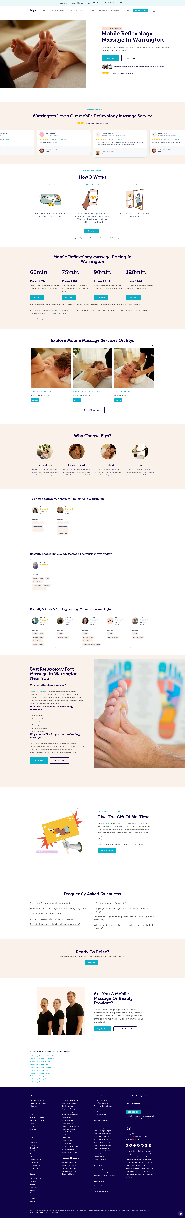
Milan (42, 617)
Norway (32, 1202)
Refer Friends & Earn (37, 1118)
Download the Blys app (38, 1103)
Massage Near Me (100, 1154)
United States (34, 1181)
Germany (33, 1193)
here (120, 238)
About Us (33, 1106)
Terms (32, 1154)
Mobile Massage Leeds (101, 1148)
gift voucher (106, 823)
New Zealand (34, 1187)
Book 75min (69, 297)
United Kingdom (35, 1179)
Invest (32, 1126)
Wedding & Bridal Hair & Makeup (105, 1176)
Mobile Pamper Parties (69, 1152)
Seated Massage (67, 1123)
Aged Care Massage (68, 1129)
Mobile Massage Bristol (102, 1136)
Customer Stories (100, 1186)
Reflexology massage (37, 691)
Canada (32, 1190)
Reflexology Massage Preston (40, 1082)
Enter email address (133, 1103)
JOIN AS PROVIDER (37, 1100)
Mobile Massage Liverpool (102, 1131)
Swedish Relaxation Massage (72, 1100)
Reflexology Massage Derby (39, 1064)
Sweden (33, 1199)
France (32, 1196)
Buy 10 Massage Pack (69, 1171)
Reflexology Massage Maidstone (41, 1076)
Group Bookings (67, 1120)
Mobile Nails (66, 1135)
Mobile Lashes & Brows (70, 1146)
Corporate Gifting (68, 1174)
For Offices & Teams (101, 1103)
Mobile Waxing (67, 1143)
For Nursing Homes (100, 1115)
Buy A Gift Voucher (107, 850)
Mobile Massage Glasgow (102, 1139)
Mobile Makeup (67, 1141)
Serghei (68, 617)
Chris (142, 617)
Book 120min (133, 297)
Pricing (32, 1145)
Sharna (68, 507)
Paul (117, 617)
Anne (171, 151)
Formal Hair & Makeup (101, 1170)
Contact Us (34, 1168)
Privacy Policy (145, 1119)
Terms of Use (132, 1119)
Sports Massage (67, 1106)
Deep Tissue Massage (69, 1103)
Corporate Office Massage (70, 1126)
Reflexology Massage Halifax (40, 1073)
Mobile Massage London (102, 1125)
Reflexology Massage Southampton (42, 1059)
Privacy (32, 1157)
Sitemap (33, 1129)
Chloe (92, 617)
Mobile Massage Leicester (102, 1142)
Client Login (34, 1162)
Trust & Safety (35, 1148)
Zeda (58, 151)
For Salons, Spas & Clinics (103, 1106)
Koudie (43, 562)
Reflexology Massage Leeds (39, 1070)
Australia (33, 1184)
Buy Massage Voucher (69, 1162)
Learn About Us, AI (36, 1132)
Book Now (110, 58)
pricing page (51, 313)
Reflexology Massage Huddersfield (42, 1056)
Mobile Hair (66, 1138)
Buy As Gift (130, 58)
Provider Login (35, 1165)
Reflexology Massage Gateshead (41, 1067)
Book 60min (37, 297)
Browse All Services (92, 410)
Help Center (34, 1142)
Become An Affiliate (37, 1120)
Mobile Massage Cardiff (102, 1151)
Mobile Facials (66, 1132)
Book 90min (101, 297)
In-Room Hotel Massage (70, 1115)
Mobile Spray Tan (68, 1149)
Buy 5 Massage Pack (69, 1168)
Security (33, 1151)
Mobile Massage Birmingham (104, 1128)
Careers (32, 1123)
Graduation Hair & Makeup (103, 1173)
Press (32, 1112)
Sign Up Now (102, 1029)
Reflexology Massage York (39, 1079)
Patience (3, 154)
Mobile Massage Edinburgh (103, 1145)
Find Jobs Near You (100, 1160)
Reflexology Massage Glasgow (40, 1062)
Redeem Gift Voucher (69, 1165)
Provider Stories (99, 1189)
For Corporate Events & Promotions (106, 1109)
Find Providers (99, 1157)
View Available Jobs (125, 1029)
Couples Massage (68, 1112)
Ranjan (43, 507)
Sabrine (116, 151)
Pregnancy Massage (68, 1109)
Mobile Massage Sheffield (102, 1134)
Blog (31, 1115)
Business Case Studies (101, 1192)
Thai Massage (66, 1118)
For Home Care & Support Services (106, 1112)
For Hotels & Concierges (102, 1100)
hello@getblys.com (132, 1134)
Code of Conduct (36, 1160)
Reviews (33, 1109)
